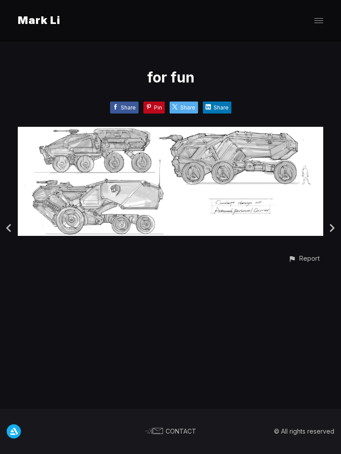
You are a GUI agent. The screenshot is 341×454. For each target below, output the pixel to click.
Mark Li (39, 20)
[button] (304, 258)
